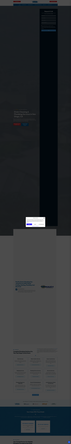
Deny (35, 224)
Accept (29, 224)
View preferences (41, 224)
